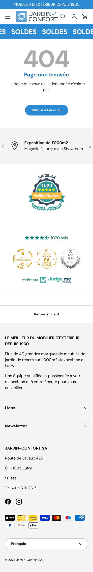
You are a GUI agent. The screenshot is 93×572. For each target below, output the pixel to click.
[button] (85, 16)
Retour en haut (46, 314)
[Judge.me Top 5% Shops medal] (70, 259)
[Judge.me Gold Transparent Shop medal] (23, 259)
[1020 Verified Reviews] (46, 212)
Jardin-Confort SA (29, 560)
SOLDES (23, 31)
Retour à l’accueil (47, 110)
